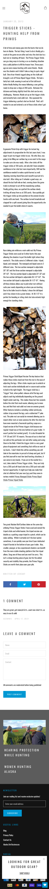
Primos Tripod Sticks (15, 479)
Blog (5, 830)
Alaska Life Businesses (11, 844)
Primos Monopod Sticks (23, 476)
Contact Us (7, 839)
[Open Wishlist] (45, 885)
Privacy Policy (8, 835)
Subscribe (12, 813)
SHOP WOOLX (25, 873)
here (28, 473)
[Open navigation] (3, 8)
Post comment (14, 694)
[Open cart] (45, 8)
